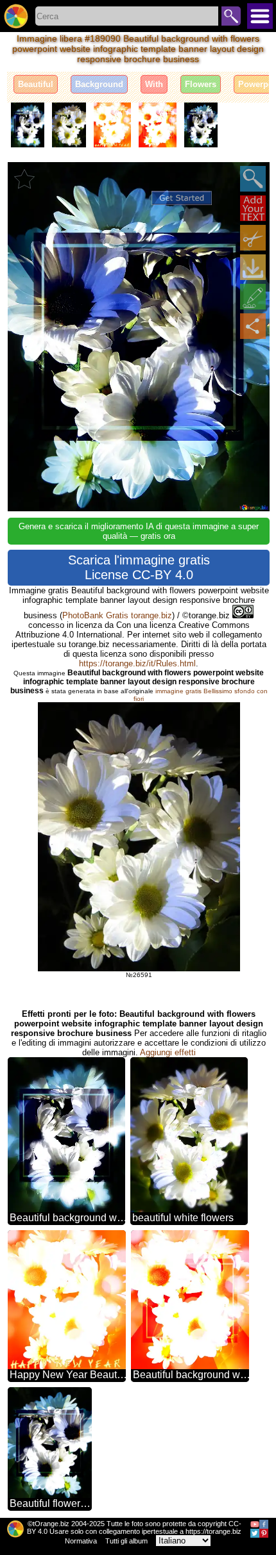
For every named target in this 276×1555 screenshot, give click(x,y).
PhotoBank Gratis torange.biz (117, 615)
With (154, 84)
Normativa (81, 1541)
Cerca (231, 16)
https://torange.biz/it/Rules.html (137, 663)
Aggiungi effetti (168, 1052)
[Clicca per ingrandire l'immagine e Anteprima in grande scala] (253, 179)
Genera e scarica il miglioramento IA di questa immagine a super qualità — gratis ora (139, 531)
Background (99, 84)
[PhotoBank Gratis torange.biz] (16, 16)
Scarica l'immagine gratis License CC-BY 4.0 (139, 567)
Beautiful (35, 84)
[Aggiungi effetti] (253, 296)
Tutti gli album (126, 1541)
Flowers (200, 84)
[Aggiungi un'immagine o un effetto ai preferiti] (24, 179)
